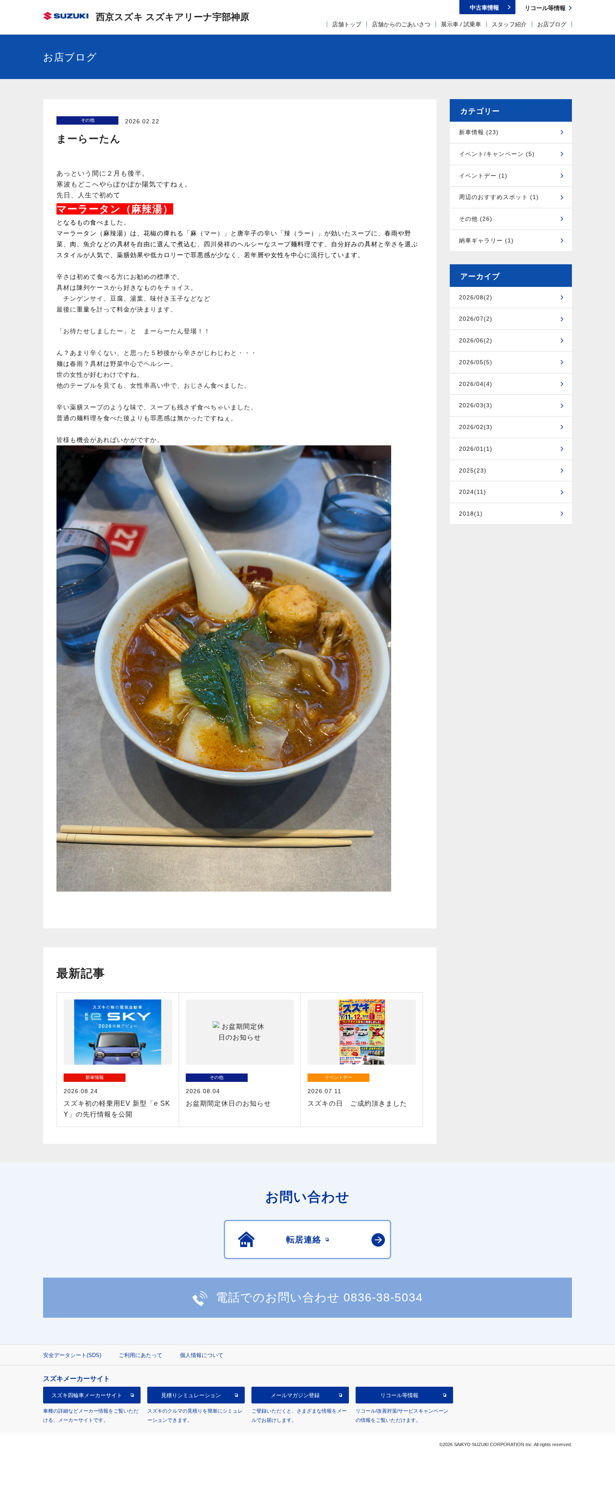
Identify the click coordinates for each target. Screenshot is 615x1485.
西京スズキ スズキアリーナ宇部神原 (172, 17)
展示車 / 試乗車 (461, 24)
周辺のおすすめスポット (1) (499, 197)
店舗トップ (346, 24)
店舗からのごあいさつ (401, 24)
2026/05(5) (475, 362)
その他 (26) (475, 218)
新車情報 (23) (479, 132)
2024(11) (472, 491)
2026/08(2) (475, 297)
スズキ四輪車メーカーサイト (86, 1395)
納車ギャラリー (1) (486, 240)
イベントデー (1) (483, 175)
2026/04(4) (475, 384)
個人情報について (201, 1355)
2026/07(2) (475, 318)
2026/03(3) (475, 405)
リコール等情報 (399, 1395)
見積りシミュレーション (191, 1395)
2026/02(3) (475, 427)
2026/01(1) (475, 448)
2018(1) (471, 513)
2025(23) (473, 470)
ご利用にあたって (140, 1355)
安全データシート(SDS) (72, 1355)
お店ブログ (551, 24)
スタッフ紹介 (509, 24)
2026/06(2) (475, 340)
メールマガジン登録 (295, 1395)
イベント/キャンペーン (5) (497, 154)
